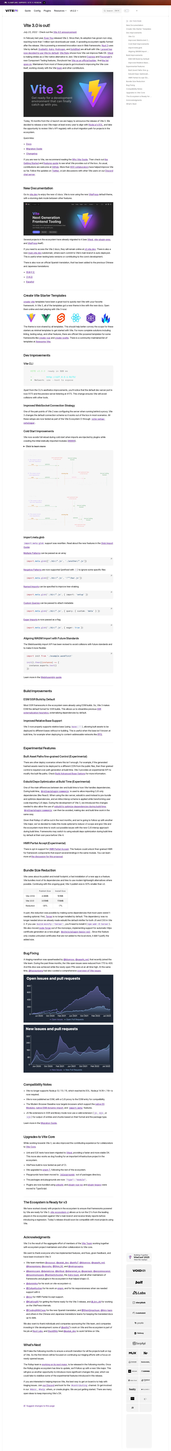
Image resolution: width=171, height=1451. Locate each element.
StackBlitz (53, 1331)
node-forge (45, 928)
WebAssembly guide (51, 677)
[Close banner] (167, 2)
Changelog (31, 153)
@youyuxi (50, 1262)
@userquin (86, 1271)
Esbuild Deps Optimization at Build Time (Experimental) (139, 74)
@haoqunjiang (36, 970)
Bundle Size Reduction (135, 81)
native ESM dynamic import (49, 1107)
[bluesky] (143, 10)
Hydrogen (60, 49)
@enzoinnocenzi (101, 1271)
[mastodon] (148, 10)
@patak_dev (62, 1262)
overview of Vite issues (89, 970)
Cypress (91, 56)
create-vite (29, 301)
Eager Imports (31, 619)
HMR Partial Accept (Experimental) (139, 78)
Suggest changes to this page (40, 1406)
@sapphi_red (82, 959)
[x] (153, 10)
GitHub (55, 167)
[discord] (158, 10)
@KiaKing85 (32, 1301)
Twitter (55, 170)
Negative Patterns (33, 569)
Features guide (50, 163)
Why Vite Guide (80, 159)
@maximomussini (35, 1275)
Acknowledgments (134, 100)
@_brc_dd (96, 1301)
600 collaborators (79, 167)
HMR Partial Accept (59, 849)
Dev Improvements (134, 33)
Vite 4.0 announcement (65, 32)
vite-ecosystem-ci (59, 1212)
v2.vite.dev (90, 249)
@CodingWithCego (36, 1310)
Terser (49, 916)
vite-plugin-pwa (102, 239)
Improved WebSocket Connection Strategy (139, 40)
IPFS (100, 734)
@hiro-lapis (106, 1310)
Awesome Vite (43, 341)
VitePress (93, 194)
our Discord (48, 1385)
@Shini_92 (58, 1266)
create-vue (44, 337)
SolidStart (75, 49)
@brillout (59, 1271)
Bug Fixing (130, 85)
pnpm (60, 1288)
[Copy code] (109, 561)
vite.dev (34, 194)
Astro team (73, 1275)
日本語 (29, 277)
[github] (163, 10)
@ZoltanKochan (34, 1288)
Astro (51, 49)
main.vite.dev (35, 253)
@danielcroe (47, 1271)
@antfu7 (74, 1262)
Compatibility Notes (134, 89)
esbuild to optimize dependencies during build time (80, 806)
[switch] (126, 10)
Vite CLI (131, 36)
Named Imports (31, 586)
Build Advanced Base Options (70, 773)
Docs (28, 144)
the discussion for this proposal (47, 856)
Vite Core (31, 1146)
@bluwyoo (68, 959)
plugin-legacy (95, 1184)
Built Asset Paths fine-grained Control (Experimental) (139, 70)
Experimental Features (135, 66)
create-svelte (62, 337)
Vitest (110, 53)
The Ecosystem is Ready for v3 (139, 96)
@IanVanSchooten (54, 1275)
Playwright (105, 56)
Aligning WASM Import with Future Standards (139, 51)
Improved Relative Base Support (139, 63)
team (59, 68)
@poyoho (47, 1266)
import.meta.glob (135, 48)
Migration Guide (34, 148)
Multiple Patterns (32, 553)
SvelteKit (43, 49)
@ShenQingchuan (90, 1310)
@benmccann (33, 1271)
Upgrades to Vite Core (135, 93)
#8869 (71, 441)
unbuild (59, 1184)
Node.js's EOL (96, 124)
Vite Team (87, 1243)
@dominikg (32, 1283)
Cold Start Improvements (138, 44)
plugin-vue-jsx (75, 1184)
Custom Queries (32, 603)
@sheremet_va (72, 1271)
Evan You (48, 38)
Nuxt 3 (105, 45)
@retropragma (75, 1266)
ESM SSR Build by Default (138, 59)
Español (30, 281)
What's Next (131, 104)
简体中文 (30, 272)
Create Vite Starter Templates (138, 29)
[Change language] (135, 11)
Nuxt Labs (38, 1331)
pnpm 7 (46, 1169)
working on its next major (54, 1364)
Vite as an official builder (84, 60)
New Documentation (134, 25)
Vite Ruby (64, 53)
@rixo (29, 1297)
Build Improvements (134, 55)
